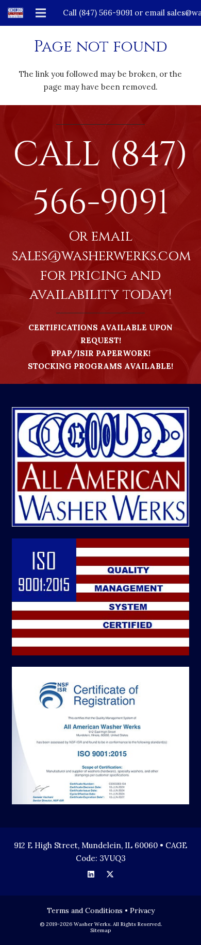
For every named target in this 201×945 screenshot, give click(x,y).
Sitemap (100, 930)
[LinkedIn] (91, 874)
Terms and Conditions (85, 910)
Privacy (142, 910)
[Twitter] (110, 874)
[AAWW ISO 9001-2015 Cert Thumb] (101, 735)
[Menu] (40, 13)
